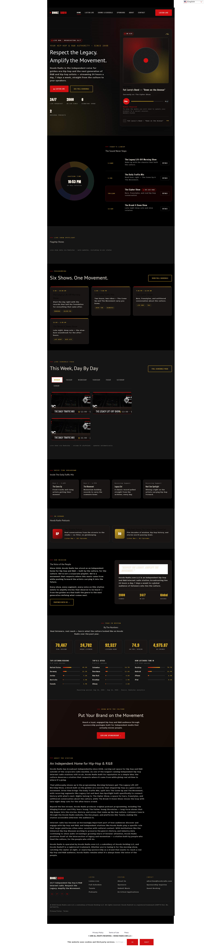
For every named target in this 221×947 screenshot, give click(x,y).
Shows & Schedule (105, 12)
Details (164, 163)
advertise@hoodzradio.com (159, 881)
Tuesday (69, 380)
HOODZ (59, 13)
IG (52, 894)
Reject (146, 942)
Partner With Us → (62, 602)
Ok (132, 942)
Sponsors (121, 12)
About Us (122, 881)
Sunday (56, 386)
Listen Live (89, 12)
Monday (57, 380)
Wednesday (82, 380)
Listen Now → (70, 538)
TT (62, 894)
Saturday (120, 380)
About (131, 12)
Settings (120, 942)
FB (67, 894)
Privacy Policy (56, 911)
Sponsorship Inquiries (157, 885)
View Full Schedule (160, 278)
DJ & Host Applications (128, 892)
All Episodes (82, 538)
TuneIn (92, 888)
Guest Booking (153, 888)
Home (79, 12)
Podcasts (93, 892)
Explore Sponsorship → (110, 735)
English (191, 2)
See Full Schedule (81, 89)
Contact (141, 12)
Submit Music (124, 888)
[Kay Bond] (86, 400)
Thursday (96, 380)
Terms (65, 911)
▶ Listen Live (59, 89)
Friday (108, 380)
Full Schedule (95, 885)
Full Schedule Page (160, 369)
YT (57, 894)
